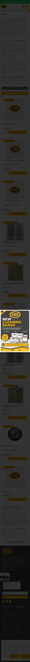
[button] (27, 312)
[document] (15, 331)
